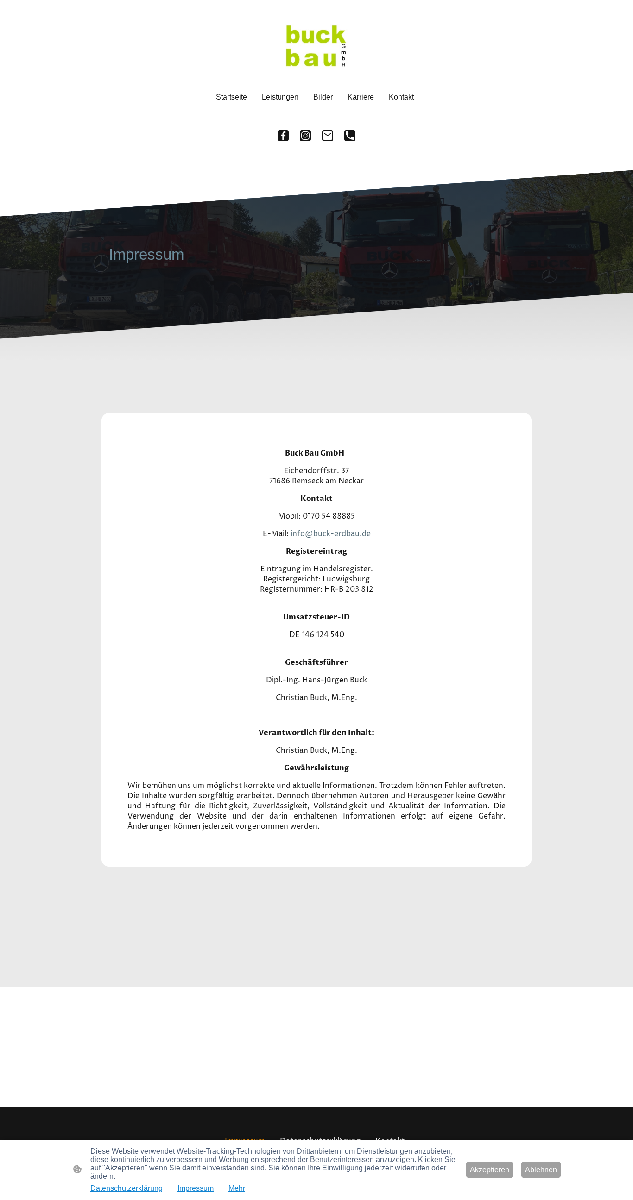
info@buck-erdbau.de (331, 534)
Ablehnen (541, 1170)
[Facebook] (283, 135)
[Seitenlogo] (316, 47)
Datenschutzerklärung (126, 1188)
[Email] (327, 135)
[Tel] (349, 135)
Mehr (236, 1188)
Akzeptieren (489, 1170)
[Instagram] (305, 135)
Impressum (195, 1188)
